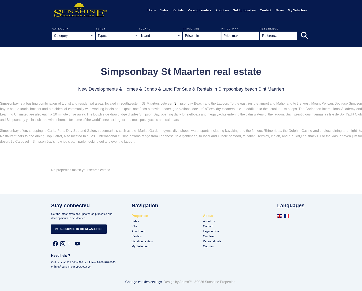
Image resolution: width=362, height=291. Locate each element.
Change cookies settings (143, 282)
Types (101, 29)
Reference (269, 29)
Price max (230, 29)
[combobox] (73, 36)
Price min (191, 29)
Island (145, 29)
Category (60, 29)
